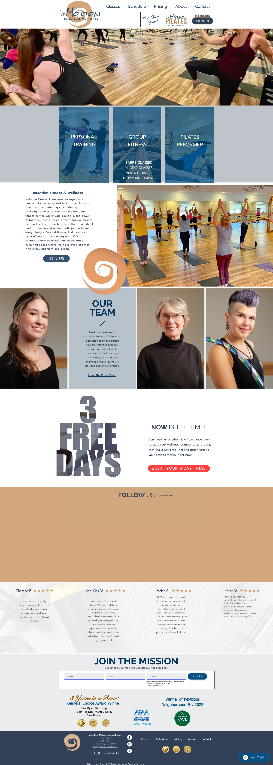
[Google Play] (129, 751)
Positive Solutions (135, 764)
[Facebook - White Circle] (129, 737)
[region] (84, 143)
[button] (136, 67)
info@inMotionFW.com (105, 746)
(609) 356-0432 (105, 753)
